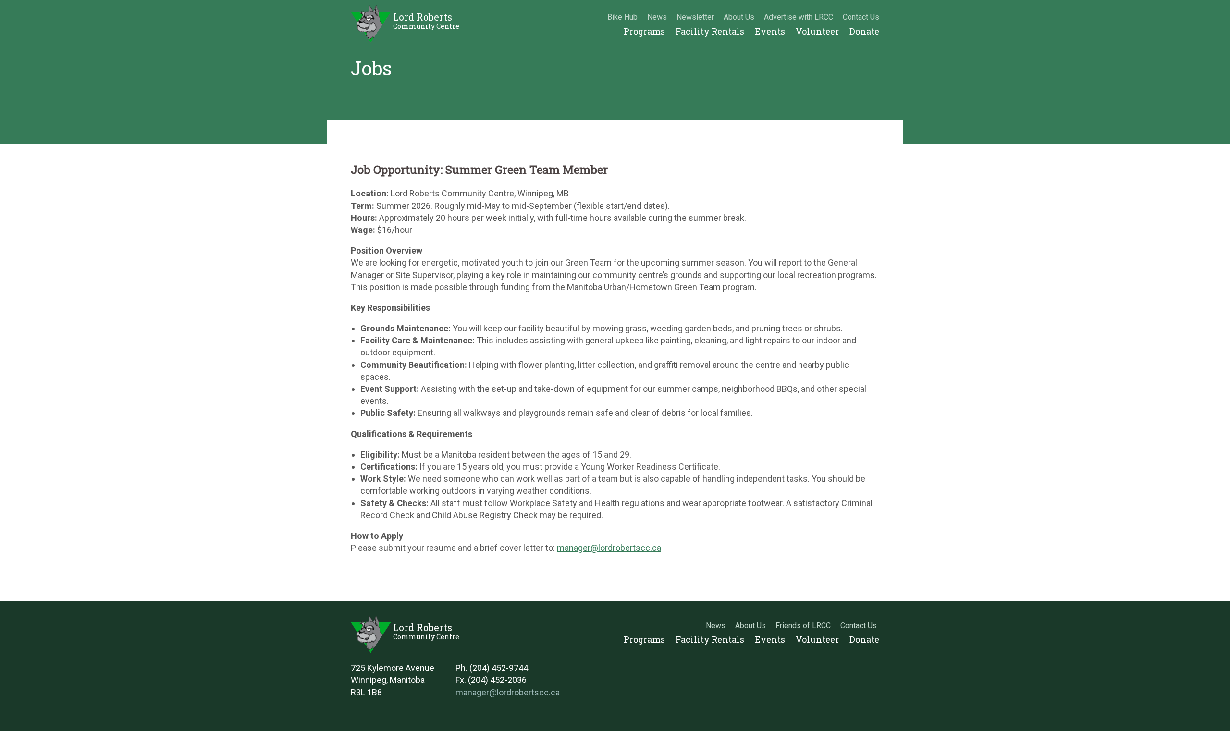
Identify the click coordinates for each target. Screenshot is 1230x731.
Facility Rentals (710, 31)
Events (770, 31)
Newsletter (695, 17)
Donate (864, 31)
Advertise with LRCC (798, 17)
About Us (739, 17)
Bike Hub (622, 17)
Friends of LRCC (803, 625)
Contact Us (861, 17)
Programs (644, 31)
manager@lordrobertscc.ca (609, 548)
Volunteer (817, 31)
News (657, 17)
